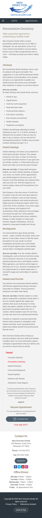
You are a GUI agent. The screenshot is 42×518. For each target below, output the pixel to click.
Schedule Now (22, 419)
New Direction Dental (26, 499)
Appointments (31, 21)
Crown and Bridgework (16, 370)
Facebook (15, 466)
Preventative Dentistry (16, 362)
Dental (9, 352)
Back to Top (21, 510)
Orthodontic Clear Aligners (18, 383)
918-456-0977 (24, 451)
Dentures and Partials (16, 379)
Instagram (26, 466)
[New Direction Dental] (21, 9)
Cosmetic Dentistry (15, 358)
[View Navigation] (3, 21)
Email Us (21, 461)
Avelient (33, 504)
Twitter (19, 466)
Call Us (14, 21)
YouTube (22, 466)
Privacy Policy (11, 504)
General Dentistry (14, 366)
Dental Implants (14, 374)
